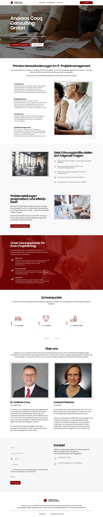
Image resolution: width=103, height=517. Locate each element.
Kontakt (86, 2)
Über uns (59, 2)
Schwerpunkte (51, 2)
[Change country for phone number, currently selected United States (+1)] (12, 459)
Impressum (42, 514)
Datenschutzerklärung (57, 514)
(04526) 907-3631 (64, 457)
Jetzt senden (15, 483)
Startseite (42, 2)
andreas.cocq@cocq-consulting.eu (70, 463)
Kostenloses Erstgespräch (20, 45)
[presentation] (47, 339)
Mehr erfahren (37, 45)
